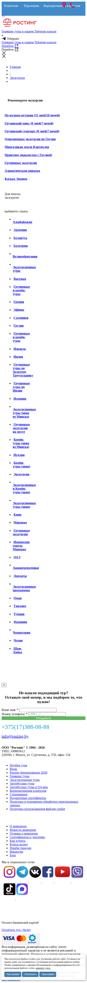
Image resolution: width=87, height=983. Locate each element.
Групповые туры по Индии (21, 387)
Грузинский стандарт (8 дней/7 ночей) (32, 131)
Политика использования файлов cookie (37, 809)
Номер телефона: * (15, 714)
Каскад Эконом (16, 179)
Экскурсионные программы (24, 588)
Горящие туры (19, 776)
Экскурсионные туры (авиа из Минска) (24, 413)
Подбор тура (18, 765)
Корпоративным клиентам (28, 790)
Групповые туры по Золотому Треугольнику (23, 370)
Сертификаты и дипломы (27, 837)
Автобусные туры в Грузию (29, 787)
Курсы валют (19, 844)
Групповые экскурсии (21, 163)
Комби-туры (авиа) (21, 464)
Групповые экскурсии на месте (21, 428)
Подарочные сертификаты (28, 798)
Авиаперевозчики (26, 568)
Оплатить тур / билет (16, 930)
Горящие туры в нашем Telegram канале (29, 31)
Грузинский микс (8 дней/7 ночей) (29, 123)
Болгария (21, 245)
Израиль (20, 349)
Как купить (17, 840)
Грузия (19, 325)
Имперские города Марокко (21, 545)
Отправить (43, 718)
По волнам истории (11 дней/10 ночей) (32, 115)
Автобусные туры (22, 783)
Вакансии (16, 851)
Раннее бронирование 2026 (28, 772)
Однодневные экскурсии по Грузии (30, 139)
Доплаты (20, 576)
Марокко (20, 522)
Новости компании (23, 830)
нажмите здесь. (43, 968)
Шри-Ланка (17, 650)
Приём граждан (20, 848)
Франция (20, 622)
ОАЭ (17, 557)
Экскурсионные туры (25, 780)
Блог (13, 855)
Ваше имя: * (10, 710)
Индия (18, 356)
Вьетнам (20, 279)
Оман (18, 598)
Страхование (19, 794)
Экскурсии (17, 77)
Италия (19, 455)
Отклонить (30, 974)
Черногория (21, 632)
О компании (18, 826)
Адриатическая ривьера (22, 170)
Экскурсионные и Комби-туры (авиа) (24, 488)
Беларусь (20, 238)
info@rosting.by (15, 736)
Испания (20, 398)
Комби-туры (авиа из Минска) (21, 443)
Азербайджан (22, 222)
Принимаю (48, 974)
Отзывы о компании (24, 833)
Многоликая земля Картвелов (27, 147)
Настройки (13, 974)
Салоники (21, 317)
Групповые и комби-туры (21, 290)
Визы (13, 769)
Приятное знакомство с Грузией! (28, 155)
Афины (19, 309)
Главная (15, 67)
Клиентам (11, 5)
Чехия (18, 640)
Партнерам (31, 5)
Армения (20, 230)
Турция (19, 614)
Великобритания (25, 256)
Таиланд (20, 606)
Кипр (17, 514)
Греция (19, 302)
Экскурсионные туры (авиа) (24, 504)
